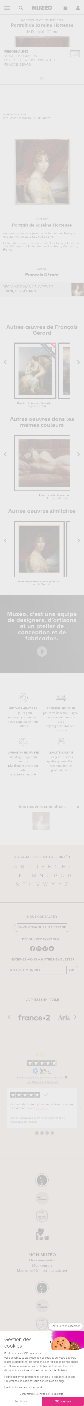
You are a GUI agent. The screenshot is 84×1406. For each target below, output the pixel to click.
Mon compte (42, 1265)
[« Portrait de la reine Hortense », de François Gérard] (41, 821)
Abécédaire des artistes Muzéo (42, 857)
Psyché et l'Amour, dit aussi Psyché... (35, 405)
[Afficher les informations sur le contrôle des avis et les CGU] (66, 1077)
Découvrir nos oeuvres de (28, 289)
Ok (71, 970)
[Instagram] (39, 950)
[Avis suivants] (81, 1108)
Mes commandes (42, 1260)
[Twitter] (51, 950)
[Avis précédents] (3, 1108)
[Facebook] (33, 950)
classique (69, 233)
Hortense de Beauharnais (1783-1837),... (39, 583)
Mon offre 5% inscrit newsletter (42, 1271)
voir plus (42, 1108)
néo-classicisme (42, 236)
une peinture (34, 233)
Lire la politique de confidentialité (23, 1387)
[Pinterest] (45, 950)
